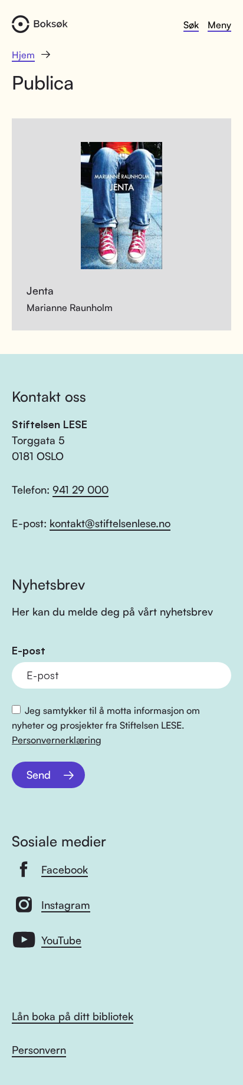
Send (39, 774)
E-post (28, 650)
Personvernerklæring (56, 740)
